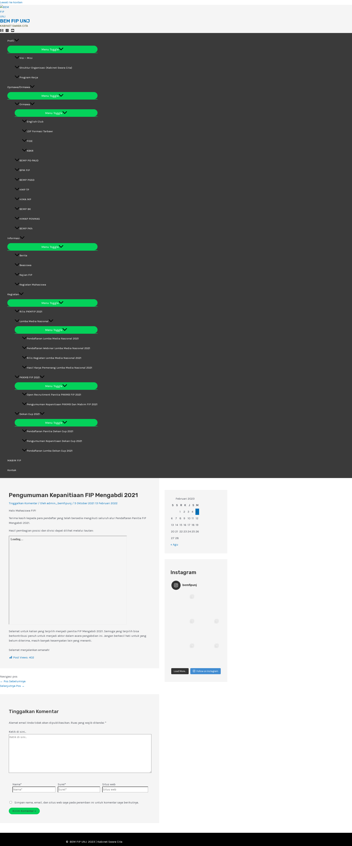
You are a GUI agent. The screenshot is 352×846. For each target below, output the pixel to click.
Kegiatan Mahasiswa (32, 284)
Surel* (62, 784)
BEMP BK (25, 209)
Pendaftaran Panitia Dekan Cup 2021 (50, 431)
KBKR (30, 150)
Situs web (108, 784)
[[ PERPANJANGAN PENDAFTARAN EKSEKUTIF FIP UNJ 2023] (183, 654)
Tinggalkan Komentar (23, 503)
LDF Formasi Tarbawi (40, 131)
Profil (10, 40)
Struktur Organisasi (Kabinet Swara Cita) (45, 67)
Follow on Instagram (207, 671)
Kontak (11, 470)
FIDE (30, 141)
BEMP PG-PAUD (28, 160)
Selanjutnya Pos (12, 686)
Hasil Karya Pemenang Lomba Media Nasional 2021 (59, 367)
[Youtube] (12, 31)
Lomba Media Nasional (34, 321)
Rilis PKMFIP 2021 (30, 311)
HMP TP (24, 189)
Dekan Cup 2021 (29, 414)
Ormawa (24, 104)
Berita (23, 255)
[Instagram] (7, 31)
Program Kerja (28, 77)
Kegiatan (13, 294)
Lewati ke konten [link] (11, 2)
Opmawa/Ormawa (18, 87)
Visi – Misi (26, 58)
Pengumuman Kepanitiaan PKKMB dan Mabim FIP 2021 (62, 404)
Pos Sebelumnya (12, 681)
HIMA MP (25, 199)
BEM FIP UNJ (15, 21)
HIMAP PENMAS (29, 218)
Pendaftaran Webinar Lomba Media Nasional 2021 (58, 348)
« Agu (174, 544)
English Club (35, 121)
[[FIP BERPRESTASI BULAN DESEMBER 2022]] (208, 629)
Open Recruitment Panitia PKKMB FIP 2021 (54, 394)
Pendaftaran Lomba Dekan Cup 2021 (50, 450)
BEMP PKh (25, 228)
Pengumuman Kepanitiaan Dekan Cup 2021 (54, 441)
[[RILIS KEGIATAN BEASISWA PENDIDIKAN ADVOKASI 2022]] (183, 605)
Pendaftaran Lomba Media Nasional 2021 (53, 338)
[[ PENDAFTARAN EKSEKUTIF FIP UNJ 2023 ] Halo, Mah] (208, 654)
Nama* (17, 784)
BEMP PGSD (26, 180)
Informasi (13, 238)
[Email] (1, 31)
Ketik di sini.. (17, 731)
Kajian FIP (25, 274)
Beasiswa (25, 265)
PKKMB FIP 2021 (29, 377)
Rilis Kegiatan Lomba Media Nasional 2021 (54, 358)
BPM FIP (24, 170)
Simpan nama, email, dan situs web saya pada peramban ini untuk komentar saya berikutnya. (76, 802)
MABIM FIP (14, 460)
